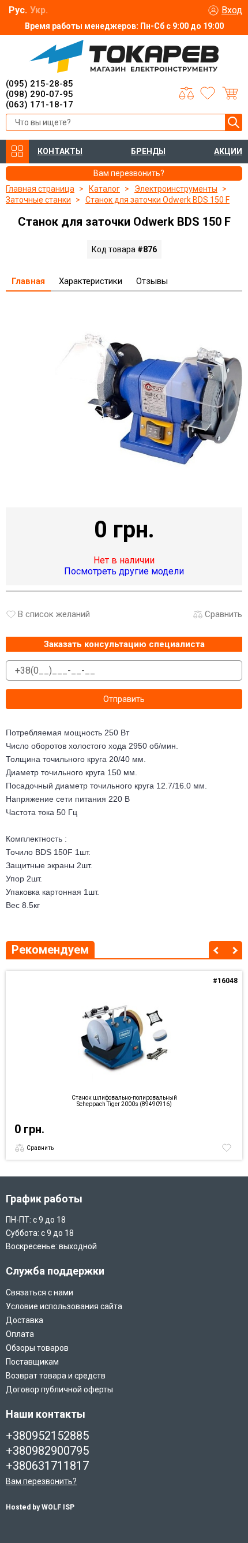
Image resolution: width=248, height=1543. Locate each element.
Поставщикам (32, 1361)
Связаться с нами (39, 1292)
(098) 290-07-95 (39, 94)
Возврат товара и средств (56, 1375)
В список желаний (54, 614)
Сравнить (223, 614)
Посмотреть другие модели (124, 571)
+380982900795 (47, 1451)
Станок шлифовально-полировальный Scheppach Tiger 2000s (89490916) (124, 1100)
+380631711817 (47, 1466)
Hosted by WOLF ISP (40, 1507)
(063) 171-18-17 (39, 104)
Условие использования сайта (64, 1306)
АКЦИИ (228, 151)
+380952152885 (47, 1436)
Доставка (24, 1320)
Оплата (20, 1334)
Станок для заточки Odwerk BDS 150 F (157, 199)
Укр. (39, 10)
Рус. (18, 10)
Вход (231, 10)
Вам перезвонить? (41, 1481)
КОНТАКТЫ (59, 151)
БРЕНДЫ (148, 151)
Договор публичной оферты (59, 1389)
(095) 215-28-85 (39, 84)
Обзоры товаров (37, 1348)
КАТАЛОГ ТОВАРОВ (17, 151)
